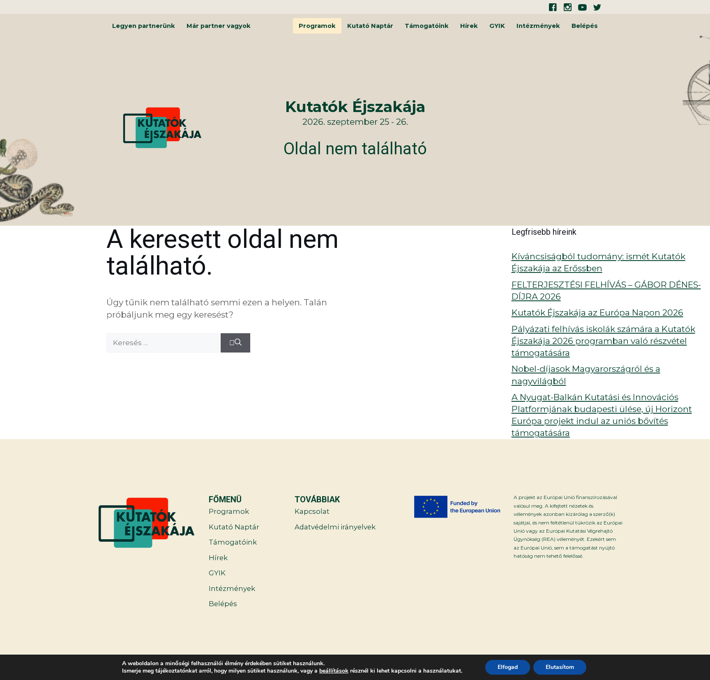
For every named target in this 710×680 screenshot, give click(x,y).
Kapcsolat (312, 511)
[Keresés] (235, 343)
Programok (317, 26)
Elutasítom (560, 667)
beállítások (333, 671)
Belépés (585, 26)
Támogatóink (427, 26)
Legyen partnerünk (143, 26)
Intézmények (538, 26)
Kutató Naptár (370, 26)
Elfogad (508, 667)
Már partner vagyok (219, 26)
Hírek (469, 26)
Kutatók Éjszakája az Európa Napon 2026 (597, 312)
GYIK (497, 26)
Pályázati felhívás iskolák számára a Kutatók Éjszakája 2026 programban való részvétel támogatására (603, 341)
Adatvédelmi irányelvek (335, 527)
